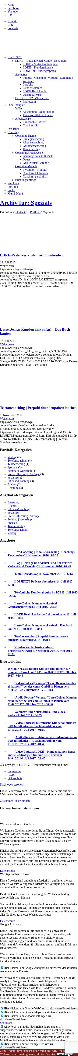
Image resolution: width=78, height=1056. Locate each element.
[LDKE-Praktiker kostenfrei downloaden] (24, 247)
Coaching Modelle (26, 166)
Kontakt (12, 21)
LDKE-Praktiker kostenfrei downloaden (31, 255)
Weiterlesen (7, 265)
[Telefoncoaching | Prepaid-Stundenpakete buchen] (24, 400)
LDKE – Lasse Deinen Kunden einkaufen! (41, 60)
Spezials (12, 467)
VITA (18, 108)
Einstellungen (21, 800)
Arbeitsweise (23, 118)
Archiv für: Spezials (26, 202)
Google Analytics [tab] (10, 924)
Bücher (12, 484)
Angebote (21, 74)
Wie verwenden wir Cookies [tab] (17, 824)
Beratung (13, 487)
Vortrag (12, 457)
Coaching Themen (26, 135)
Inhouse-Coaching (19, 481)
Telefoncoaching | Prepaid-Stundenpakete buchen (38, 408)
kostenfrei (13, 477)
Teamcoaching (16, 464)
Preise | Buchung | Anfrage (24, 474)
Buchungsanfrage (25, 179)
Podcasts (13, 28)
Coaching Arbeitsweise (29, 152)
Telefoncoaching (17, 460)
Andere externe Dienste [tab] (14, 971)
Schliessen (6, 1022)
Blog (10, 24)
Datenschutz (7, 870)
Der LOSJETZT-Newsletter (32, 98)
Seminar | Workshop (20, 470)
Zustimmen (6, 800)
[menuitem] (43, 21)
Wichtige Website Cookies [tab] (15, 874)
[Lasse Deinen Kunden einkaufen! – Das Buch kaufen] (24, 322)
